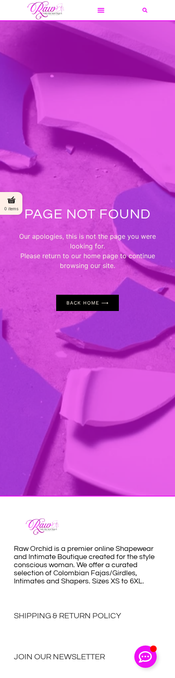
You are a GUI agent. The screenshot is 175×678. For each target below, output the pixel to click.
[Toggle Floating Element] (145, 657)
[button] (100, 10)
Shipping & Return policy (67, 616)
